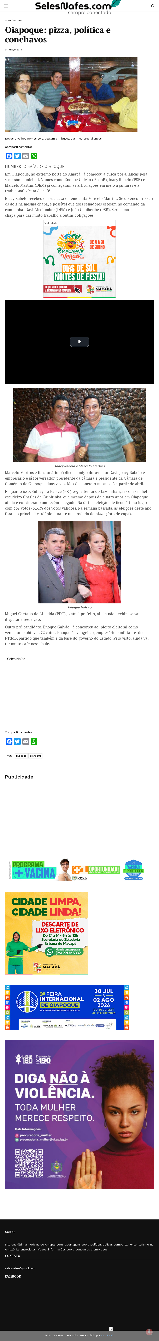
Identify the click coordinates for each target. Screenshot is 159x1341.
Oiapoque (35, 756)
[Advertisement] (79, 698)
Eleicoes (21, 756)
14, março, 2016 (13, 49)
